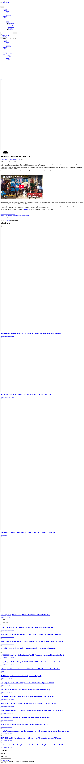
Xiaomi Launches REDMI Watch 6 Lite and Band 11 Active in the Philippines (27, 627)
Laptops (7, 12)
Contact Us (10, 25)
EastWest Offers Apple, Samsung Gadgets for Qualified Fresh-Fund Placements (27, 696)
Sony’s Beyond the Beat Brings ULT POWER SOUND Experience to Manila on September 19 (32, 333)
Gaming (4, 17)
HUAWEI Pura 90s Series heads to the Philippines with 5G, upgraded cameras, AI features (31, 738)
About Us (8, 24)
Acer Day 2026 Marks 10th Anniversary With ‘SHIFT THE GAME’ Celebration (28, 532)
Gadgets (5, 10)
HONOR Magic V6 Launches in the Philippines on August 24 (21, 676)
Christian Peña (4, 159)
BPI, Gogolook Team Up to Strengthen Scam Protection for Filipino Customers (27, 683)
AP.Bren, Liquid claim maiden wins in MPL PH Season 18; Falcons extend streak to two (30, 669)
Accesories (8, 14)
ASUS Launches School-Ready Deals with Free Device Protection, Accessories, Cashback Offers (33, 745)
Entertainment (11, 23)
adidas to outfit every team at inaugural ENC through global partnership (25, 717)
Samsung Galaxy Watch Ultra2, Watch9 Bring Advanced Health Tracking (25, 615)
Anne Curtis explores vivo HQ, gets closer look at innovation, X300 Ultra (25, 724)
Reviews (5, 9)
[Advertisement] (40, 50)
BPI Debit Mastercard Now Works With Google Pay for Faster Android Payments (28, 648)
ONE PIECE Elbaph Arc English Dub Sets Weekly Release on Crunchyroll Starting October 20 (33, 655)
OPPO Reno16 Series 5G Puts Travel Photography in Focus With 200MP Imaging (28, 703)
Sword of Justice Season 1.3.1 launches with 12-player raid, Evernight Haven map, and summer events (35, 731)
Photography (8, 15)
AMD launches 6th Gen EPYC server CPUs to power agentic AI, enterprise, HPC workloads (32, 710)
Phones (7, 11)
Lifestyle (7, 22)
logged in (8, 220)
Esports (4, 18)
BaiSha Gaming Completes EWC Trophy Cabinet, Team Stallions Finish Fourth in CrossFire (32, 641)
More (4, 19)
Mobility (5, 16)
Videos (7, 21)
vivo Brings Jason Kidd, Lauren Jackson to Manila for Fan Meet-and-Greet (26, 394)
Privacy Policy (11, 27)
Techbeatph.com (26, 209)
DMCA (10, 28)
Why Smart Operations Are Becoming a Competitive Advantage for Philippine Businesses (31, 634)
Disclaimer (10, 29)
